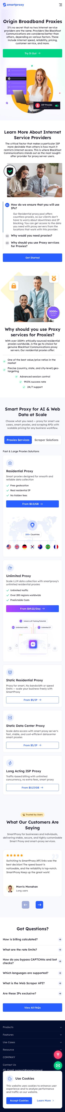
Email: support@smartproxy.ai (24, 1070)
